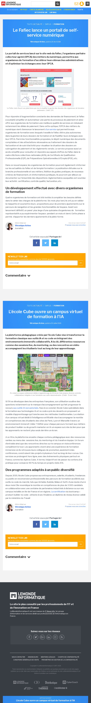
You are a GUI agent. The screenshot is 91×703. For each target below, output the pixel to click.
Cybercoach (69, 10)
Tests (80, 10)
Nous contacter (18, 657)
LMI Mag (53, 12)
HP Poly (23, 10)
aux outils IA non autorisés (25, 408)
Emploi (48, 24)
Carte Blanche (37, 10)
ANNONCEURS (33, 657)
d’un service (51, 129)
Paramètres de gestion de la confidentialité (60, 660)
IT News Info (50, 611)
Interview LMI (41, 12)
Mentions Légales (48, 657)
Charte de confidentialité (68, 657)
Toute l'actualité (34, 24)
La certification (58, 491)
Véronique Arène (23, 225)
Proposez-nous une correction (75, 225)
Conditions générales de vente (26, 660)
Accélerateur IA (53, 10)
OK (81, 263)
